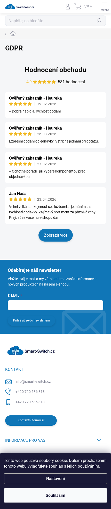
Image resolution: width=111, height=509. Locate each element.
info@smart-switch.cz (33, 381)
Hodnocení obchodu (55, 70)
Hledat (99, 21)
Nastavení (55, 478)
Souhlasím (55, 495)
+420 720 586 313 (30, 392)
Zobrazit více (55, 235)
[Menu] (104, 6)
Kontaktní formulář (31, 420)
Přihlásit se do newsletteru (31, 320)
